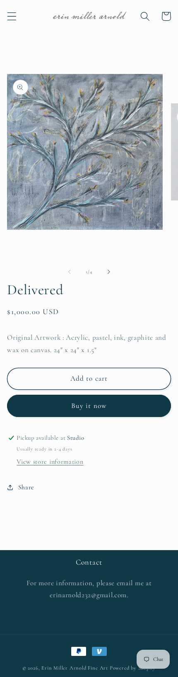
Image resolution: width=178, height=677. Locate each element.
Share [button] (26, 487)
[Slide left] (69, 271)
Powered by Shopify (133, 668)
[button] (11, 16)
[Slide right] (108, 271)
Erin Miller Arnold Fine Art (74, 668)
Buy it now (89, 405)
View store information (50, 462)
